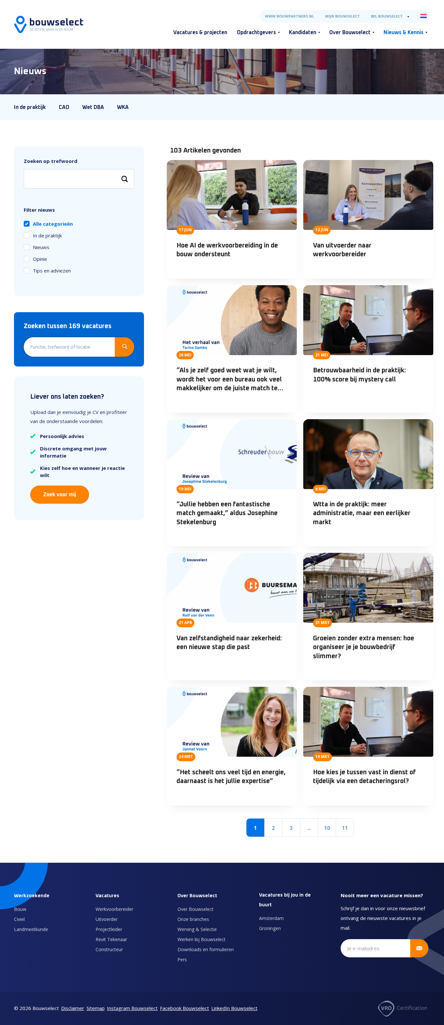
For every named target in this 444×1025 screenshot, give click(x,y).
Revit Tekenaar (111, 939)
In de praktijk (30, 107)
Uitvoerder (107, 919)
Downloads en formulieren (205, 949)
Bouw (20, 909)
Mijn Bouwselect (342, 16)
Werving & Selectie (197, 929)
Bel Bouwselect (387, 16)
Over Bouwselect (350, 32)
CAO (64, 107)
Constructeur (109, 949)
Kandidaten (302, 32)
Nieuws (41, 247)
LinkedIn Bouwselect (234, 1008)
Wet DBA (93, 107)
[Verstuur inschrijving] (419, 948)
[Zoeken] (124, 179)
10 (327, 828)
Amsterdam (271, 918)
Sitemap (95, 1008)
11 (345, 828)
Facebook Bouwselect (184, 1008)
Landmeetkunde (31, 929)
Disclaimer (72, 1008)
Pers (182, 959)
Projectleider (109, 929)
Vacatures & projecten (200, 32)
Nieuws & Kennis (404, 32)
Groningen (270, 928)
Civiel (19, 919)
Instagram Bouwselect (132, 1008)
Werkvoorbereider (114, 909)
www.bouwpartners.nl (289, 16)
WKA (123, 107)
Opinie (40, 259)
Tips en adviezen (52, 270)
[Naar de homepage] (48, 24)
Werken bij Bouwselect (201, 939)
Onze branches (193, 919)
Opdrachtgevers (256, 32)
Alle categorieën (53, 223)
